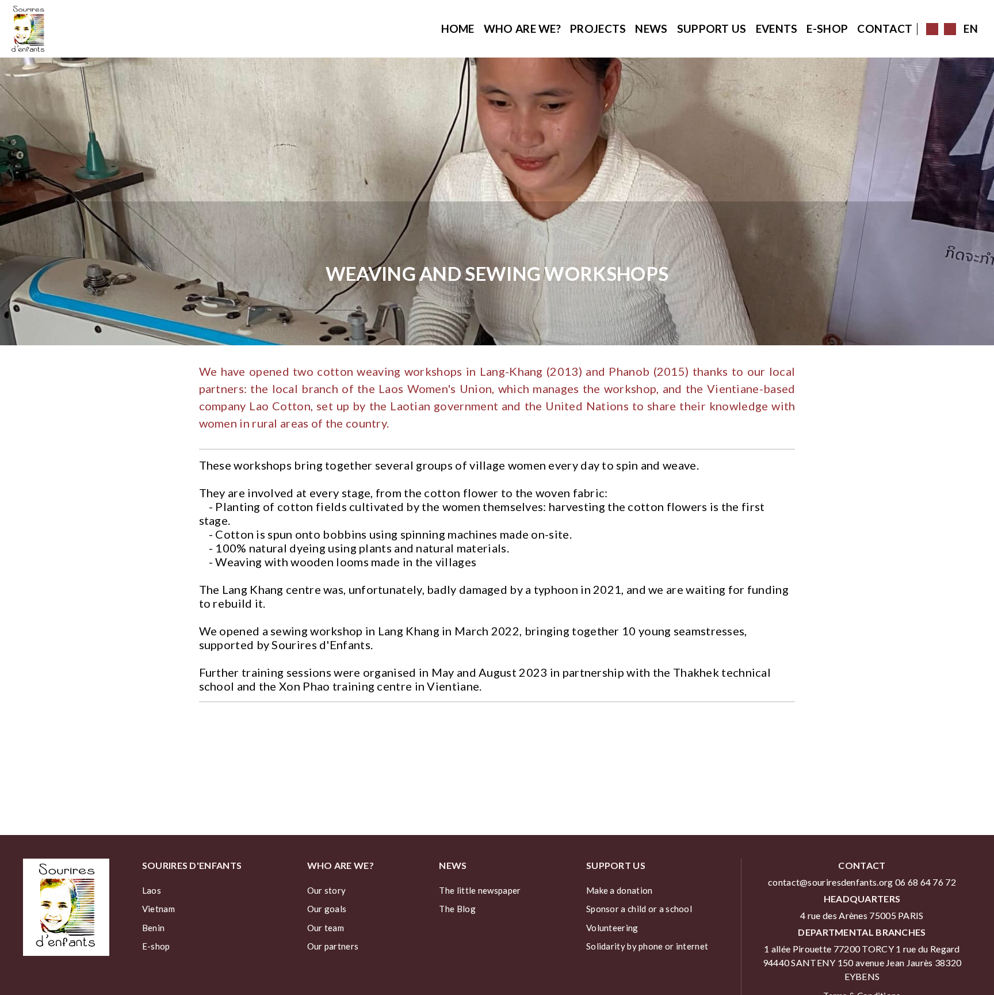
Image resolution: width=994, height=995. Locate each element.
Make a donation (619, 890)
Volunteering (612, 927)
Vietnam (158, 908)
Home (458, 28)
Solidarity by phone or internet (647, 946)
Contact (884, 28)
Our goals (327, 908)
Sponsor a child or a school (639, 908)
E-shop (827, 28)
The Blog (457, 908)
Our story (326, 890)
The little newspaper (480, 890)
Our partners (333, 946)
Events (777, 28)
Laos (151, 890)
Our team (325, 927)
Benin (153, 927)
